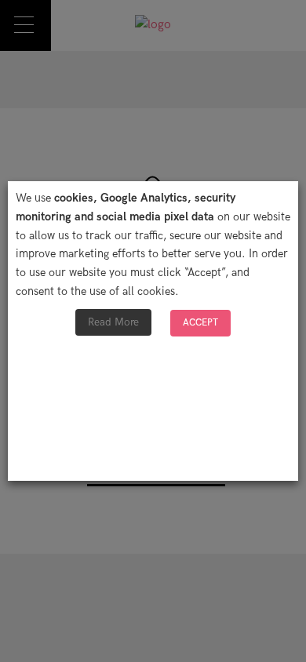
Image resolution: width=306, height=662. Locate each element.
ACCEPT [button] (200, 323)
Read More (113, 322)
